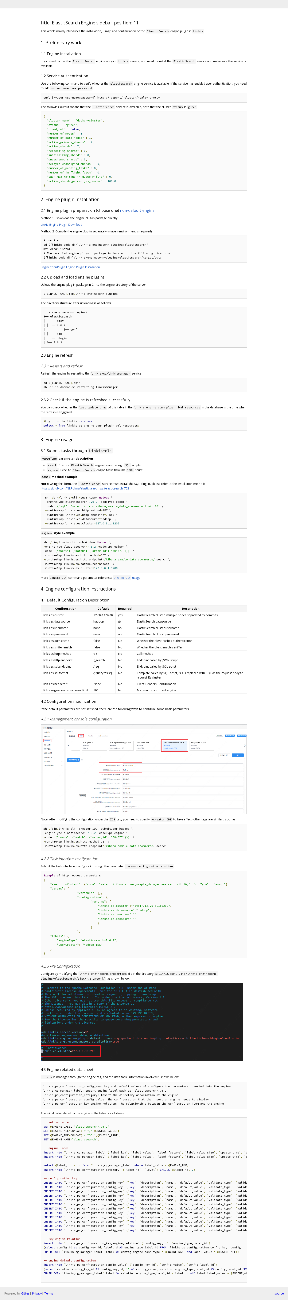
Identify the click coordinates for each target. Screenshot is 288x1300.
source (279, 1293)
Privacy (37, 1293)
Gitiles (25, 1293)
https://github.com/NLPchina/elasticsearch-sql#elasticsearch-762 (85, 488)
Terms (48, 1293)
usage (127, 578)
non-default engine (137, 210)
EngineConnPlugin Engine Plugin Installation (70, 267)
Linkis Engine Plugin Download (61, 225)
